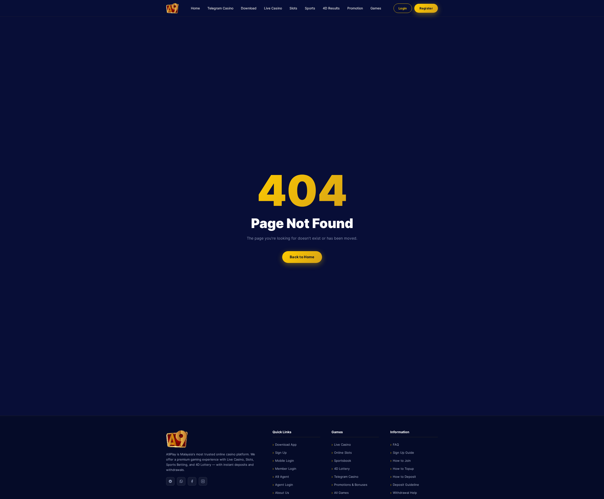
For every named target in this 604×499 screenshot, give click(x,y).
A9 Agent (282, 476)
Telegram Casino (220, 8)
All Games (341, 493)
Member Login (285, 468)
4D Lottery (342, 468)
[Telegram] (170, 481)
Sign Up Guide (403, 452)
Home (195, 8)
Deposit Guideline (406, 485)
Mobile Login (284, 460)
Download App (286, 444)
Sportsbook (342, 460)
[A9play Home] (172, 8)
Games (375, 8)
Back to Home (302, 257)
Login (402, 8)
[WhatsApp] (181, 481)
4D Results (331, 8)
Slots (293, 8)
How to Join (402, 460)
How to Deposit (404, 476)
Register (426, 8)
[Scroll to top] (593, 492)
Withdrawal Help (405, 493)
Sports (310, 8)
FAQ (396, 444)
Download (248, 8)
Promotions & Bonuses (350, 485)
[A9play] (213, 439)
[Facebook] (192, 481)
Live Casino (273, 8)
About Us (282, 493)
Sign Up (281, 452)
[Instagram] (203, 481)
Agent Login (284, 485)
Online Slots (343, 452)
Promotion (355, 8)
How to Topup (403, 468)
